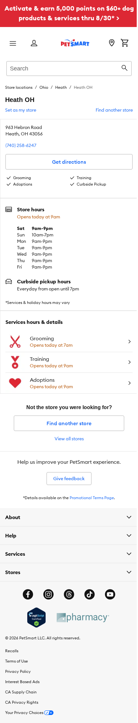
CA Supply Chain (21, 692)
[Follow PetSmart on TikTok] (87, 594)
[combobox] (69, 67)
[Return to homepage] (75, 43)
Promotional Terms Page (92, 497)
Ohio (43, 87)
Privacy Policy (18, 671)
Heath (61, 87)
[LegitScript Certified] (33, 617)
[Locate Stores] (112, 43)
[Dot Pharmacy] (80, 618)
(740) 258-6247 (20, 145)
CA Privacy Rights (21, 702)
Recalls (11, 650)
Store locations (18, 87)
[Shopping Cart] (124, 43)
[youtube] (108, 594)
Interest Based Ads (22, 681)
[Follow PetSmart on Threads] (67, 594)
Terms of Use (16, 661)
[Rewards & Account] (34, 44)
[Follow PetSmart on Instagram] (46, 594)
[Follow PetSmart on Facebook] (26, 594)
